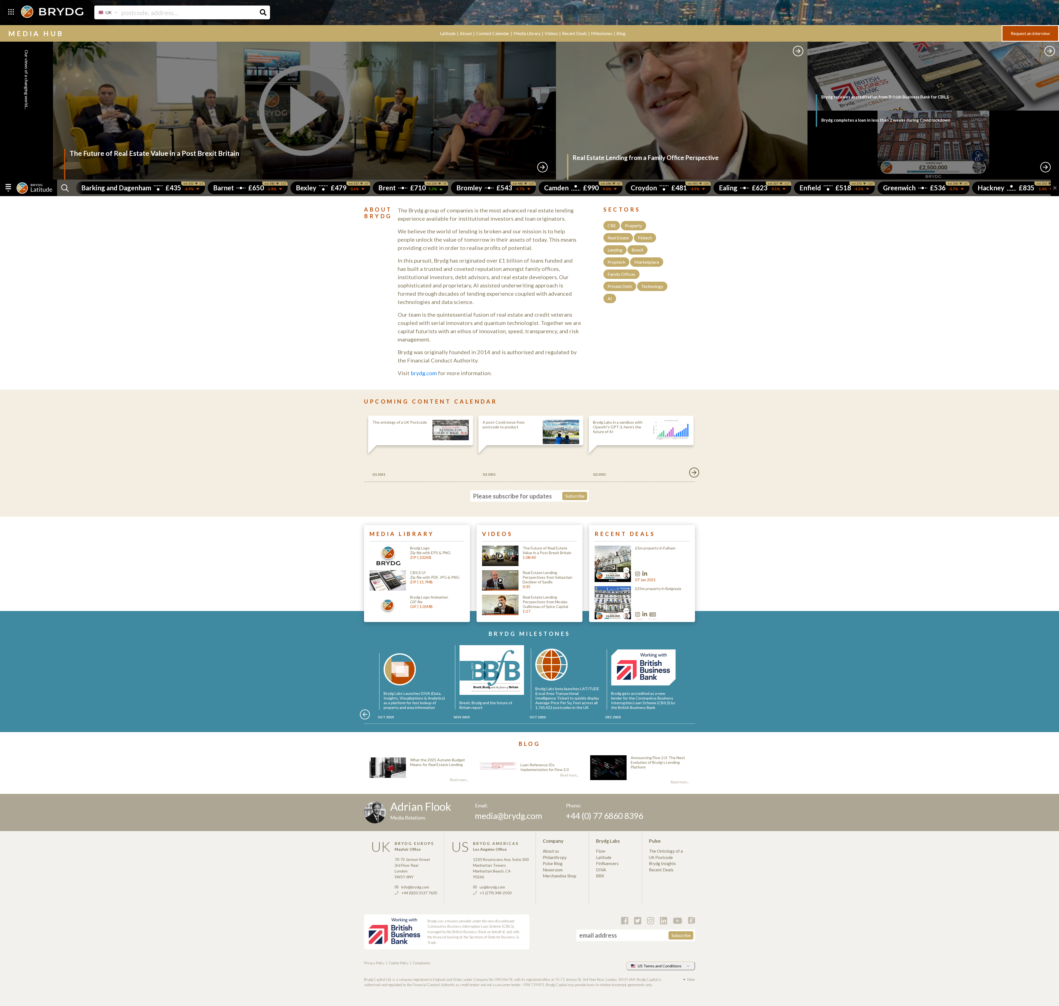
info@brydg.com (414, 887)
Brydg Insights (662, 863)
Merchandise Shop (559, 875)
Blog (620, 33)
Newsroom (553, 869)
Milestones (601, 33)
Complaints (421, 963)
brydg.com (424, 373)
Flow (600, 850)
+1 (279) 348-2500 (495, 892)
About (466, 33)
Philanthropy (555, 857)
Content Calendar (492, 33)
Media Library (527, 33)
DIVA (601, 869)
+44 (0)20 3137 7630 (418, 892)
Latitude (448, 33)
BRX (600, 875)
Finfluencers (607, 863)
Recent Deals (574, 33)
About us (551, 850)
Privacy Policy (374, 963)
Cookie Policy (398, 963)
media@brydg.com (508, 816)
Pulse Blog (553, 863)
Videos (551, 33)
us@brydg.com (492, 887)
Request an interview (1030, 33)
